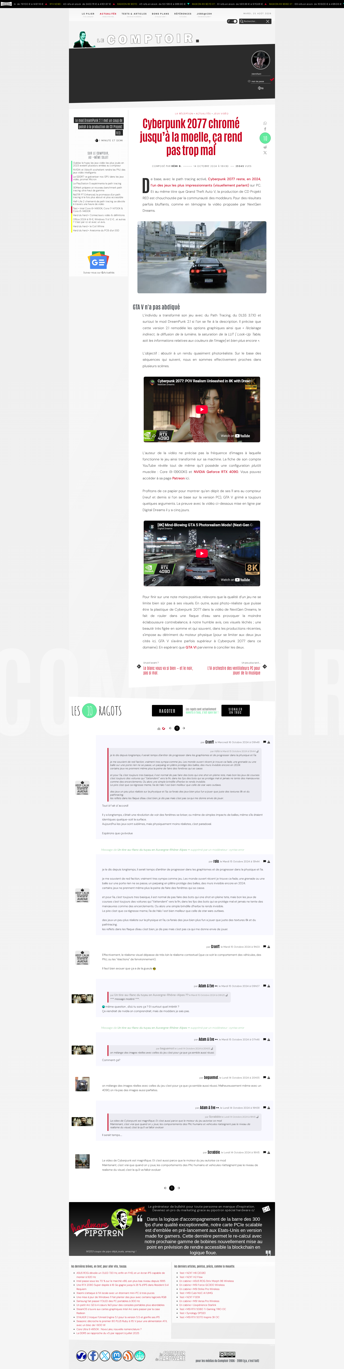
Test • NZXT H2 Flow (191, 1277)
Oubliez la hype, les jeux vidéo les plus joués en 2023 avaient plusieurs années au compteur (98, 164)
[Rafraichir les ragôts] (163, 728)
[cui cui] (104, 1356)
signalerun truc (236, 710)
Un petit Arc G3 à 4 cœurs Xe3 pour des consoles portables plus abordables (120, 1305)
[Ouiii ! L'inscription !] (261, 60)
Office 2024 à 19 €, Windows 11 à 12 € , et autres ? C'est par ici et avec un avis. (99, 221)
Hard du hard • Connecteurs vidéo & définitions (99, 215)
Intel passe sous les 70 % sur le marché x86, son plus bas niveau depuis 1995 (121, 1281)
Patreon (178, 478)
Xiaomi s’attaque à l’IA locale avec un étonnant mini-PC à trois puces (115, 1293)
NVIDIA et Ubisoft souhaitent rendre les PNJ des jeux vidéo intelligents (99, 171)
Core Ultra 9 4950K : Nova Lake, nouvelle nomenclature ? (109, 1329)
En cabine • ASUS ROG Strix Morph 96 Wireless (207, 1281)
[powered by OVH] (81, 1356)
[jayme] (93, 1356)
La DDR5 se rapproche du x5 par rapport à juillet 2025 (108, 1333)
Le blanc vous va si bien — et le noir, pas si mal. (168, 670)
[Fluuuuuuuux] (128, 1356)
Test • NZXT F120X (190, 1297)
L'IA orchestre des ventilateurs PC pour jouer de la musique (233, 670)
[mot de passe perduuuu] (260, 90)
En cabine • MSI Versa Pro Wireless (199, 1301)
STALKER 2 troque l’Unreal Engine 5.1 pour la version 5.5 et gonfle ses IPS (118, 1317)
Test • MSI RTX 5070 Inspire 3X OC (199, 1317)
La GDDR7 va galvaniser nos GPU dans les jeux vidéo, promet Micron (98, 178)
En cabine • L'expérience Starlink (198, 1305)
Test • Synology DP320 (193, 1313)
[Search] (241, 21)
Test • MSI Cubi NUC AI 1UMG (196, 1293)
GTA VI (191, 647)
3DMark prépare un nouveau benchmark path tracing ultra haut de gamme (97, 189)
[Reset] (267, 21)
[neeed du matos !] (139, 1356)
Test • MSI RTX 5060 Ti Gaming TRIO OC (203, 1309)
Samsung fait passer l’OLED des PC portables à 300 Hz (108, 1301)
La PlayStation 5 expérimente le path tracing (97, 183)
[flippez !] (116, 1356)
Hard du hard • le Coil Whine (88, 226)
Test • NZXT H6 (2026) (193, 1273)
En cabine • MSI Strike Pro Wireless (199, 1289)
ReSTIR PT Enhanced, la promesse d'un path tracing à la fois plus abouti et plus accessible (98, 196)
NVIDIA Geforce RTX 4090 (216, 472)
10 (265, 138)
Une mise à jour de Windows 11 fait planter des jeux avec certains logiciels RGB (121, 1297)
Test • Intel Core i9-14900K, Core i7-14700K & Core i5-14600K (98, 210)
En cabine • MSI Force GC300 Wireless (202, 1285)
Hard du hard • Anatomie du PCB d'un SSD (96, 230)
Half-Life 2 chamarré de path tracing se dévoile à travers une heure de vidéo (99, 203)
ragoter (167, 710)
